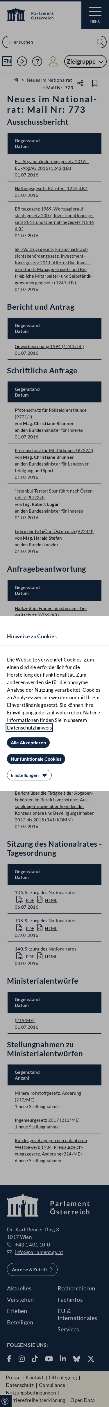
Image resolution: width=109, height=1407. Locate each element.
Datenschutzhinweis (29, 728)
